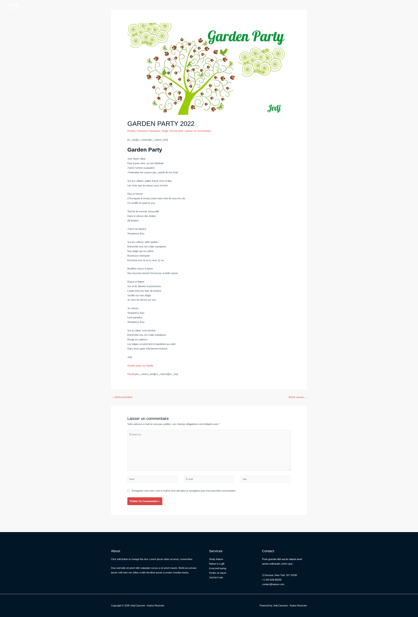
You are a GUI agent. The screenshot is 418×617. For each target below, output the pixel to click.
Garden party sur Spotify (140, 365)
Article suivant (298, 397)
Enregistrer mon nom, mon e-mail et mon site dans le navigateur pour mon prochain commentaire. (184, 490)
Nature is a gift (216, 563)
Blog (30, 6)
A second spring (217, 568)
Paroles (131, 131)
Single (165, 131)
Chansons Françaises (148, 131)
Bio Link (41, 6)
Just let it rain (216, 577)
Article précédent (121, 397)
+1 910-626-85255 (271, 579)
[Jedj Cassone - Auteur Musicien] (14, 6)
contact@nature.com (273, 584)
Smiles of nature (217, 572)
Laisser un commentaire (198, 131)
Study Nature (216, 559)
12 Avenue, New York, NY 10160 (279, 575)
